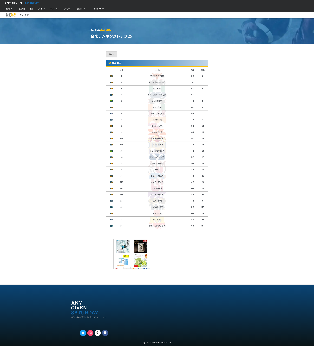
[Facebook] (105, 333)
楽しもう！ (41, 9)
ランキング (24, 15)
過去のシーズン (82, 9)
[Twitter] (83, 333)
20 (11, 15)
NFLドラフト (54, 9)
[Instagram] (90, 333)
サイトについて (99, 9)
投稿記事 (9, 9)
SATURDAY (21, 3)
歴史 (31, 9)
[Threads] (98, 333)
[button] (310, 3)
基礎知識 (22, 9)
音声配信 (67, 9)
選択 (110, 54)
